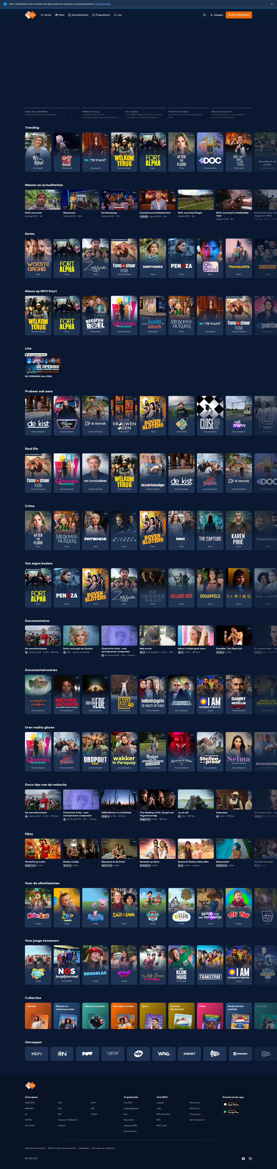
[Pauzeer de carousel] (248, 97)
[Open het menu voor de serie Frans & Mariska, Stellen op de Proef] (220, 735)
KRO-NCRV (30, 1126)
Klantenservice (130, 1131)
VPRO (93, 1103)
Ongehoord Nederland (67, 1120)
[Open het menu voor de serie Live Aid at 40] (134, 677)
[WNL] (164, 1054)
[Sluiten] (272, 4)
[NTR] (36, 1054)
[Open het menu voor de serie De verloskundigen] (163, 456)
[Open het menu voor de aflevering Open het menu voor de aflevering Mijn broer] (172, 628)
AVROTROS (30, 1103)
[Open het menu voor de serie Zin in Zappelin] (77, 891)
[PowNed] (87, 1054)
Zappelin (160, 1103)
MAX (60, 1103)
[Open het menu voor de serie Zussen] (106, 241)
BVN (158, 1120)
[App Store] (231, 1104)
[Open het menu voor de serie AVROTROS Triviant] (106, 135)
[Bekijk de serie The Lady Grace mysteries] (153, 965)
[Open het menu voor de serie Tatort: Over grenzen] (192, 513)
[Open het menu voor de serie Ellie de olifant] (192, 891)
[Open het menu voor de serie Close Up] (220, 399)
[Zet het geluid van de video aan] (238, 97)
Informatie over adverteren (103, 1148)
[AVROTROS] (215, 1054)
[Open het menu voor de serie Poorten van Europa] (48, 677)
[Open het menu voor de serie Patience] (106, 513)
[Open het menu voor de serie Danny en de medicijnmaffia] (249, 677)
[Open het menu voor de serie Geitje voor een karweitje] (220, 891)
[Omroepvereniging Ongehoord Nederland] (62, 1054)
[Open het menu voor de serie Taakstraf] (220, 948)
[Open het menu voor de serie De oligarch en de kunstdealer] (192, 677)
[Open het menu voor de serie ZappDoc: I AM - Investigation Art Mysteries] (220, 677)
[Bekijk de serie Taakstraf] (210, 965)
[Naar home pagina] (30, 15)
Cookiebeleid (83, 1148)
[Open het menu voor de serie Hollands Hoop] (192, 571)
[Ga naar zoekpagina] (204, 15)
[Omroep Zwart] (189, 1054)
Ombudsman (195, 1114)
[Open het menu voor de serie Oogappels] (220, 571)
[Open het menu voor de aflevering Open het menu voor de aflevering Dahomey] (249, 792)
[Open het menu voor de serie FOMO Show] (134, 241)
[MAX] (138, 1054)
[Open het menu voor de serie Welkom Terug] (134, 135)
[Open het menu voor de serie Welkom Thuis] (134, 948)
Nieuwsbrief (129, 1120)
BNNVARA (29, 1109)
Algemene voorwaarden (35, 1148)
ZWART (94, 1114)
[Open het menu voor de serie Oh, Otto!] (220, 241)
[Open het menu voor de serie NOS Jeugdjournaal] (77, 948)
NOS (60, 1109)
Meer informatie (102, 4)
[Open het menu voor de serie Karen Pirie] (249, 513)
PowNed (61, 1126)
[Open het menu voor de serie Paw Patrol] (163, 891)
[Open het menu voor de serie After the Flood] (192, 135)
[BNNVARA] (240, 1054)
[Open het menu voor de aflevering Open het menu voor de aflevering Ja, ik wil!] (211, 792)
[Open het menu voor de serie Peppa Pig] (106, 891)
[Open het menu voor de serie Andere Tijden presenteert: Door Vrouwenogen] (134, 399)
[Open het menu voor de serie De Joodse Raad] (163, 571)
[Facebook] (243, 1159)
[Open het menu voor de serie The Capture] (220, 513)
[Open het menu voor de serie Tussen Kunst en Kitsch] (163, 298)
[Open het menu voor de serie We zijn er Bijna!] (48, 135)
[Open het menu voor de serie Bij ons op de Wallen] (192, 735)
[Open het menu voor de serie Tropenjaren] (249, 241)
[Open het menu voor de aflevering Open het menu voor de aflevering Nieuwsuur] (96, 192)
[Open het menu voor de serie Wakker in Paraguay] (134, 735)
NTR (59, 1114)
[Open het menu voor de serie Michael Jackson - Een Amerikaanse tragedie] (77, 677)
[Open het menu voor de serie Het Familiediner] (106, 456)
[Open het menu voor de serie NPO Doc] (220, 135)
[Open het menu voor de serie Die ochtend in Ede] (106, 677)
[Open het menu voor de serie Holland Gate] (163, 677)
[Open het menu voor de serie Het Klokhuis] (192, 948)
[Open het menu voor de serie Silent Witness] (134, 513)
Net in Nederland (197, 1120)
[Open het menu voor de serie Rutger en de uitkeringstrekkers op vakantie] (163, 735)
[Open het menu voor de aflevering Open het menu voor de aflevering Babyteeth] (249, 841)
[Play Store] (231, 1111)
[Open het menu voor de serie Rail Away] (249, 399)
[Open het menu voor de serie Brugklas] (106, 948)
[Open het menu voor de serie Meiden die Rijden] (77, 399)
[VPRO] (113, 1054)
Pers (126, 1114)
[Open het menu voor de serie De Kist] (48, 399)
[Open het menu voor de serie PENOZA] (192, 241)
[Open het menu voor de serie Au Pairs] (220, 456)
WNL (93, 1109)
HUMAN (28, 1120)
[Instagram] (250, 1159)
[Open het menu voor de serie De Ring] (249, 571)
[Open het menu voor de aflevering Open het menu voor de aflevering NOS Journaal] (58, 192)
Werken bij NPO (130, 1126)
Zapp (159, 1109)
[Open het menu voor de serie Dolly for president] (77, 135)
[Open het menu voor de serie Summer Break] (48, 948)
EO (26, 1114)
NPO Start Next (163, 1114)
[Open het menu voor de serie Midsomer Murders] (192, 298)
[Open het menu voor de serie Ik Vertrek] (106, 399)
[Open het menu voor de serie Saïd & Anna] (134, 891)
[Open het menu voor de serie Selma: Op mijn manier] (249, 735)
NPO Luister (162, 1126)
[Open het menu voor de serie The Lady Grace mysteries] (163, 948)
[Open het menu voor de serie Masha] (48, 891)
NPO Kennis (195, 1103)
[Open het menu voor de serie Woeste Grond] (48, 241)
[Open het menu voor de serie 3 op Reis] (192, 399)
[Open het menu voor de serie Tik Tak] (249, 891)
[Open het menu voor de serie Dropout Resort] (106, 735)
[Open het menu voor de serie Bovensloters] (163, 399)
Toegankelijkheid (131, 1109)
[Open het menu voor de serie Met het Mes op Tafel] (249, 135)
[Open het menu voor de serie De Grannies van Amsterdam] (134, 298)
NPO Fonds (194, 1109)
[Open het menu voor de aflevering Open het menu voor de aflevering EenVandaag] (134, 192)
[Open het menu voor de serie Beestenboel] (106, 298)
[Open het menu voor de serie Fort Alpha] (163, 135)
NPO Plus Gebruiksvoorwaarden (62, 1148)
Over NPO (128, 1103)
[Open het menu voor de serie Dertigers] (163, 241)
